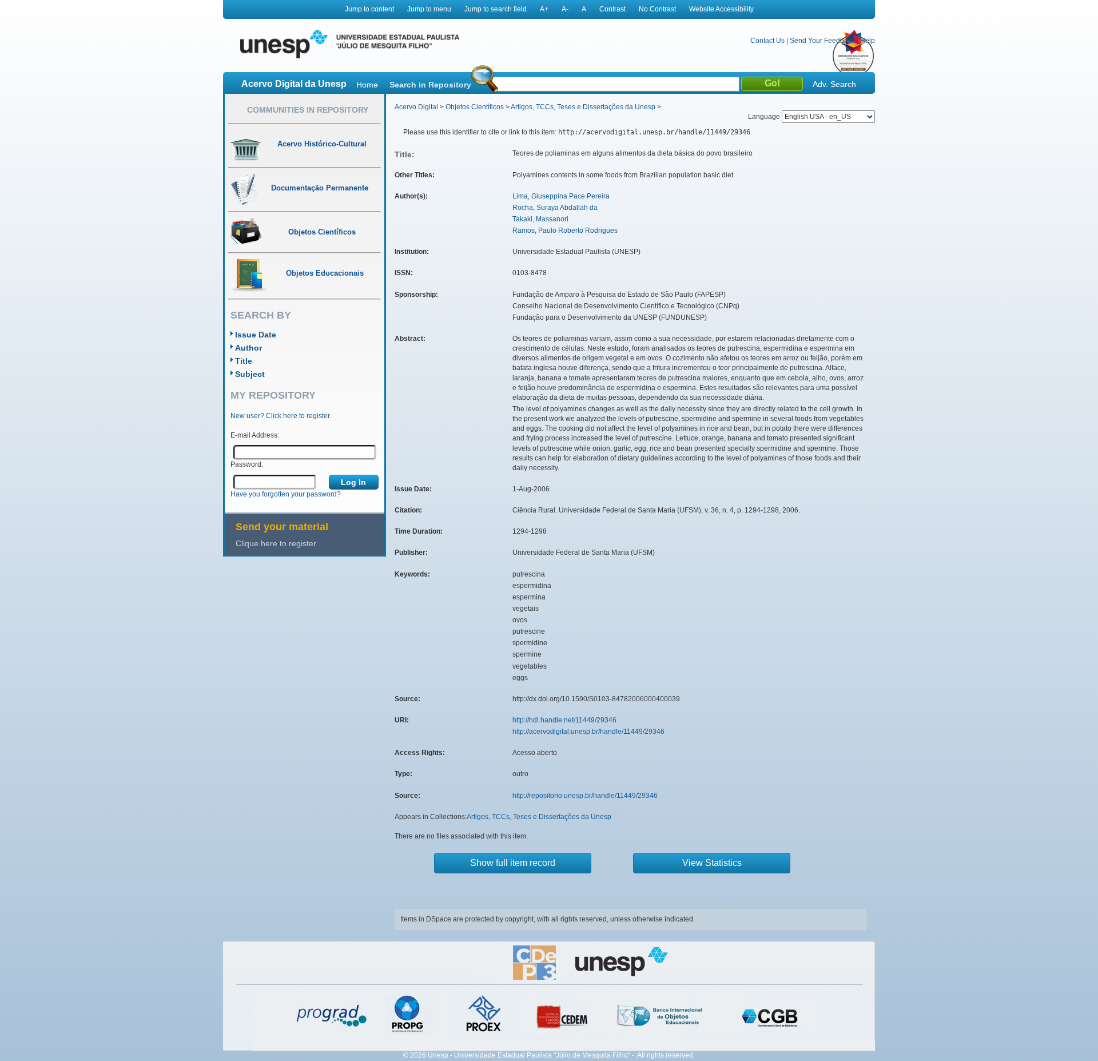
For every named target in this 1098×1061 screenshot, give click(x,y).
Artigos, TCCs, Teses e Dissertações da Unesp (583, 107)
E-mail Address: (254, 435)
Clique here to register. (277, 543)
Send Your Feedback (822, 41)
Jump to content (369, 9)
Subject (250, 374)
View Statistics (712, 863)
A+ (544, 9)
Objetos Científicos (474, 107)
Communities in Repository (307, 109)
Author (248, 347)
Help (867, 41)
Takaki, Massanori (540, 219)
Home (367, 84)
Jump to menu (429, 9)
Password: (246, 464)
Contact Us (767, 41)
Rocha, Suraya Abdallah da (555, 208)
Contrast (612, 9)
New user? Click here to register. (280, 416)
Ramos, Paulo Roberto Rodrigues (565, 230)
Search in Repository (430, 84)
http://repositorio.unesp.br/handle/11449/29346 (585, 796)
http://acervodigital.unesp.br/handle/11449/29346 (588, 732)
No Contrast (657, 9)
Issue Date (255, 334)
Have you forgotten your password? (285, 494)
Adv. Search (834, 84)
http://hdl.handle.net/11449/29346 (564, 720)
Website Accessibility (721, 9)
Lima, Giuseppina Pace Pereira (561, 196)
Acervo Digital (416, 107)
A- (565, 9)
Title (243, 360)
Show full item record (512, 863)
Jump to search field (495, 9)
